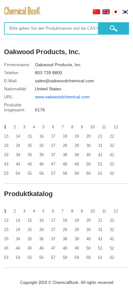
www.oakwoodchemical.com (62, 96)
